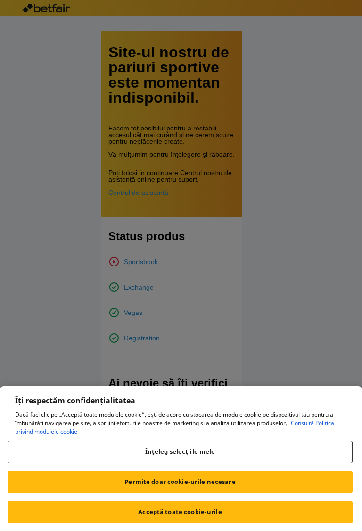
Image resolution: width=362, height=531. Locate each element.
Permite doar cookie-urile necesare (179, 481)
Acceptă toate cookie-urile (180, 511)
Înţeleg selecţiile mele (180, 451)
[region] (181, 458)
